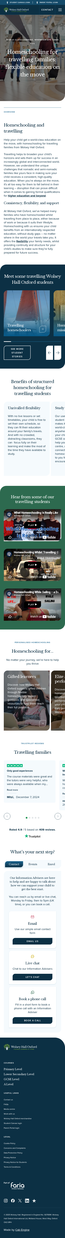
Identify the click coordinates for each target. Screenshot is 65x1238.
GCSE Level (11, 1079)
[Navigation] (60, 10)
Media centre (9, 1109)
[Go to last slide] (49, 353)
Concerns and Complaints (15, 1148)
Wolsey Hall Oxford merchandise (18, 1118)
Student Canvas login (13, 1123)
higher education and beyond (27, 196)
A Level (8, 1084)
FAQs (6, 1104)
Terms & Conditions (12, 1167)
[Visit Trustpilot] (34, 1201)
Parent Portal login (11, 1128)
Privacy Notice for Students (15, 1162)
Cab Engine (22, 1230)
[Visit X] (20, 1201)
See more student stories (17, 352)
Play (31, 525)
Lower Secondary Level (19, 1074)
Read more (12, 789)
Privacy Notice (10, 1157)
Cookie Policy (9, 1143)
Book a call (32, 1020)
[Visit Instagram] (6, 1201)
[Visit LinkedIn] (27, 1201)
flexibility (22, 241)
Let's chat (33, 977)
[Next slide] (57, 353)
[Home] (16, 9)
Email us (32, 941)
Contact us (8, 1099)
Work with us (9, 1113)
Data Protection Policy (13, 1152)
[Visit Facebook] (13, 1201)
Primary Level (13, 1069)
